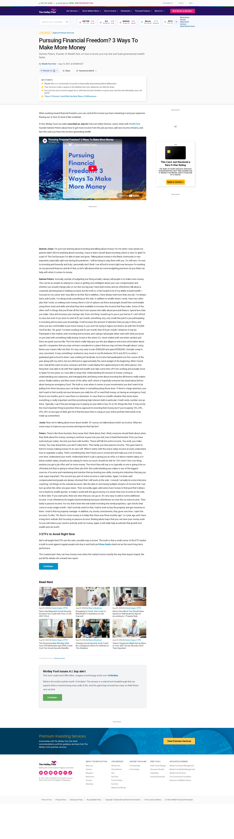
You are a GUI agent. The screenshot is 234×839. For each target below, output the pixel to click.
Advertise (89, 784)
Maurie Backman (95, 608)
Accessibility (168, 3)
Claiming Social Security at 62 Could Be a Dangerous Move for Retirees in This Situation (92, 645)
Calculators (154, 773)
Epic (113, 773)
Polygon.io (66, 780)
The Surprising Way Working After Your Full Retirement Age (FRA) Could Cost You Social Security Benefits (55, 645)
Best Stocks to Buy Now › (183, 11)
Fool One (114, 784)
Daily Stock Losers (187, 26)
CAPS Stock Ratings (158, 766)
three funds (105, 544)
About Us (89, 766)
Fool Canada (134, 769)
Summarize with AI (86, 71)
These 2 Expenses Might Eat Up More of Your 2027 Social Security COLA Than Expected (129, 645)
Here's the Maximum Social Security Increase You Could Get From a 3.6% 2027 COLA (55, 613)
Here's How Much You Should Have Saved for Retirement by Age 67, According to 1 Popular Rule (128, 613)
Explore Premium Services (63, 33)
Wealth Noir (134, 124)
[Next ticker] (176, 22)
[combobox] (54, 22)
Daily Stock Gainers (184, 23)
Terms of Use (46, 800)
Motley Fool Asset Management (182, 766)
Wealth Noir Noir (49, 64)
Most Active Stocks (184, 18)
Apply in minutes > (175, 182)
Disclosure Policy (76, 800)
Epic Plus (114, 777)
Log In (181, 3)
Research (89, 773)
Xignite (57, 780)
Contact (89, 780)
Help (191, 3)
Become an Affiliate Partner (180, 780)
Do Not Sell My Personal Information (179, 800)
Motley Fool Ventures (178, 773)
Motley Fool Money (118, 788)
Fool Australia (135, 766)
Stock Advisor (116, 769)
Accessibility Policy (94, 800)
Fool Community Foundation (180, 777)
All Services (115, 766)
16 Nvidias (112, 675)
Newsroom (90, 777)
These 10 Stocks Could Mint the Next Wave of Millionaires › (70, 96)
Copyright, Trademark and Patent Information (122, 800)
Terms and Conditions (152, 800)
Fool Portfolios (116, 780)
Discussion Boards (157, 769)
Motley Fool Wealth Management (182, 769)
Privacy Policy (61, 800)
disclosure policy (59, 658)
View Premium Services (179, 741)
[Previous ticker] (74, 22)
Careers (89, 769)
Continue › (48, 566)
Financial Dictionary (157, 777)
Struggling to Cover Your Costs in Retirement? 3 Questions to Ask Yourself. (91, 613)
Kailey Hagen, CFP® (60, 608)
